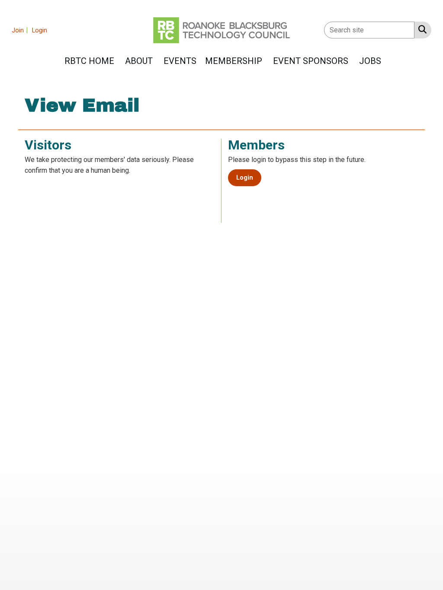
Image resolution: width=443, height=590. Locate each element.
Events (180, 61)
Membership (233, 61)
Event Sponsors (310, 61)
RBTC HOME (89, 61)
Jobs (370, 61)
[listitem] (21, 30)
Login (244, 177)
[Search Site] (420, 29)
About (139, 61)
